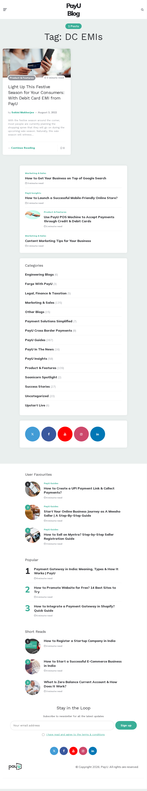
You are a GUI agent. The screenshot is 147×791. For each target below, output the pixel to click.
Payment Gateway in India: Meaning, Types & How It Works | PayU (76, 571)
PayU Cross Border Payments (48, 330)
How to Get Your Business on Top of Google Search (65, 178)
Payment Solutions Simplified (48, 321)
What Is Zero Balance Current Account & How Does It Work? (80, 684)
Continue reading (23, 147)
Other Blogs (34, 312)
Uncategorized (37, 396)
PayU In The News (39, 349)
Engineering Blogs (39, 274)
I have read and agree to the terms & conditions (75, 734)
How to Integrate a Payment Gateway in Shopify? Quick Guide (74, 608)
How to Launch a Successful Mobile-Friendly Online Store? (71, 198)
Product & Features (22, 77)
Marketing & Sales (35, 173)
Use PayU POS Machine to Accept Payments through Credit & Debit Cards (79, 219)
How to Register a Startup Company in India (79, 641)
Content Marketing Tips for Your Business (58, 241)
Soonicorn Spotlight (41, 377)
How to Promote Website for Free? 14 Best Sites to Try (75, 590)
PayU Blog (73, 9)
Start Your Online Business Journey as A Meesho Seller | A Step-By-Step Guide (82, 513)
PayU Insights (33, 193)
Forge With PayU (38, 284)
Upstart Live (35, 405)
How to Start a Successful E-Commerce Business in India (83, 663)
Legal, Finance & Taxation (46, 293)
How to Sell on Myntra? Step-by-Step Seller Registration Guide (79, 536)
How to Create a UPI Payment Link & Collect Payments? (79, 490)
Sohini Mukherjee (22, 112)
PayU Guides (35, 340)
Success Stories (37, 386)
